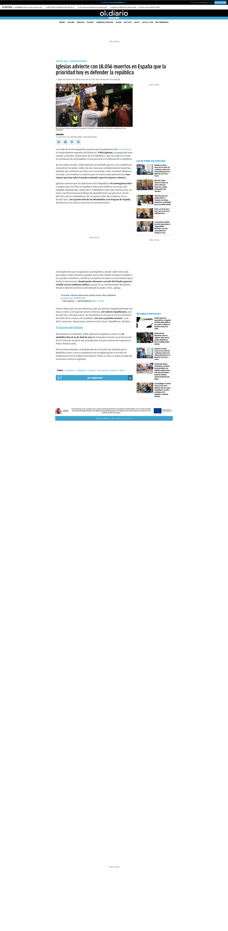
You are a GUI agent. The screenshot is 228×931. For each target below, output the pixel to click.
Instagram (91, 370)
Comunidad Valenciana (104, 22)
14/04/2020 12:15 (63, 137)
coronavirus (124, 149)
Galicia (136, 22)
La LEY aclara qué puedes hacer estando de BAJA (94, 7)
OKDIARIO (60, 134)
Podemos (113, 370)
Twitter (122, 370)
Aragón (118, 22)
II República (81, 370)
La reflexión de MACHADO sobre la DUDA (123, 7)
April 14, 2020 (98, 301)
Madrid (62, 22)
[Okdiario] (114, 13)
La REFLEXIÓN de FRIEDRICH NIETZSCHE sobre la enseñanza (65, 7)
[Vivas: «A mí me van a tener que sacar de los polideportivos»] (145, 213)
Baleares (90, 22)
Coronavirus (69, 370)
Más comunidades (162, 22)
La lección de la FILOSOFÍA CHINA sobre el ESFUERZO (155, 7)
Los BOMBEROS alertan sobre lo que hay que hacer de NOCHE (33, 7)
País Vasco (128, 22)
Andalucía (80, 22)
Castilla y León (147, 22)
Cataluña (70, 22)
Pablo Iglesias (102, 370)
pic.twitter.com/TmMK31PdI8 (73, 298)
